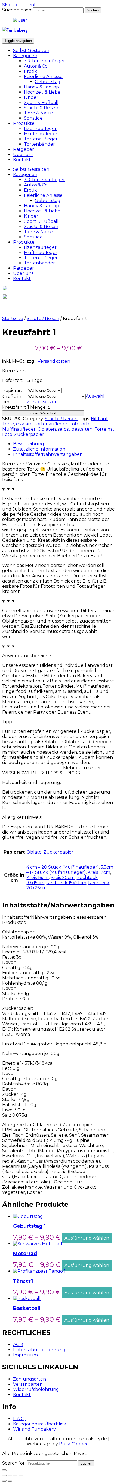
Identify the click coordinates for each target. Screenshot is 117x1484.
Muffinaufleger (40, 133)
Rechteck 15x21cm (66, 882)
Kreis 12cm (99, 872)
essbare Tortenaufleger (41, 424)
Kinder (31, 97)
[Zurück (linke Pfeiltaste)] (4, 1481)
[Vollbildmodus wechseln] (15, 1475)
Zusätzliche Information (39, 449)
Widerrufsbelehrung (36, 1389)
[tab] (64, 443)
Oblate (34, 852)
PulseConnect (74, 1443)
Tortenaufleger (41, 139)
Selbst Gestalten (31, 50)
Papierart (12, 390)
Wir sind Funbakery (34, 1429)
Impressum (25, 1355)
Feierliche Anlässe (43, 76)
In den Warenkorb (43, 413)
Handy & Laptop (41, 87)
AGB (18, 1344)
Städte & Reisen (41, 107)
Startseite (12, 318)
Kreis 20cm (63, 877)
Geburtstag (47, 81)
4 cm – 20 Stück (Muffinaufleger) (62, 867)
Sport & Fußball (41, 102)
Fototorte (80, 424)
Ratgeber (23, 149)
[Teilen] (10, 1475)
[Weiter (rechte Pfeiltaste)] (10, 1481)
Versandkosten (54, 361)
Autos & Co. (36, 66)
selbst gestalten (75, 429)
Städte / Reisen (43, 318)
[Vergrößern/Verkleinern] (21, 1475)
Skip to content (19, 4)
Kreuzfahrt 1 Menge (24, 407)
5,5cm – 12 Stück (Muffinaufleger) (69, 870)
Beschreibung (28, 443)
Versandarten (28, 1384)
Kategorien (25, 55)
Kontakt (22, 159)
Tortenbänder (39, 144)
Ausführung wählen (86, 1238)
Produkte (24, 123)
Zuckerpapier (29, 434)
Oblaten (47, 429)
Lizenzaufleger (40, 128)
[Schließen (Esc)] (4, 1475)
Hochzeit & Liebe (42, 92)
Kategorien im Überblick (39, 1424)
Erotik (30, 71)
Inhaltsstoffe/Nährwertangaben (48, 454)
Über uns (23, 154)
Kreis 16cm (37, 877)
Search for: (14, 1463)
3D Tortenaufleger (44, 61)
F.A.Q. (19, 1418)
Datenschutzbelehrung (39, 1349)
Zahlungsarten (29, 1379)
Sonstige (33, 118)
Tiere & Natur (38, 113)
